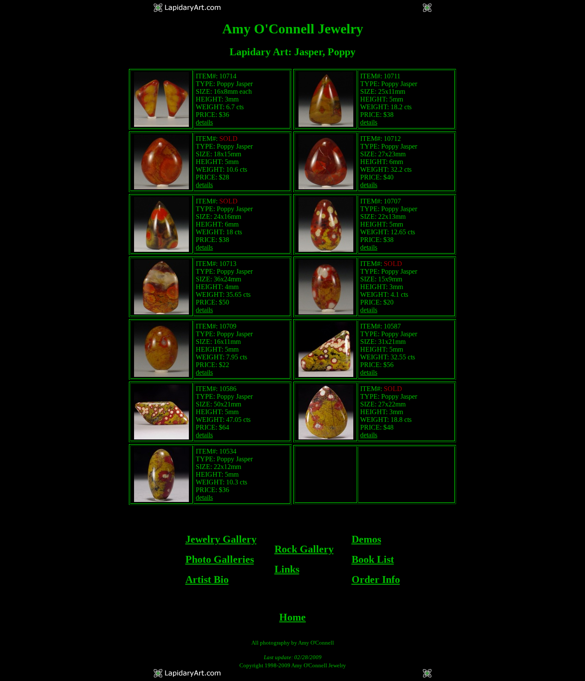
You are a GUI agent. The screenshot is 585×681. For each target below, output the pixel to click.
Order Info (376, 579)
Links (287, 569)
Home (292, 617)
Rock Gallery (304, 549)
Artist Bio (207, 579)
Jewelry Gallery (221, 539)
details (204, 122)
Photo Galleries (219, 559)
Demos (366, 539)
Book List (373, 559)
